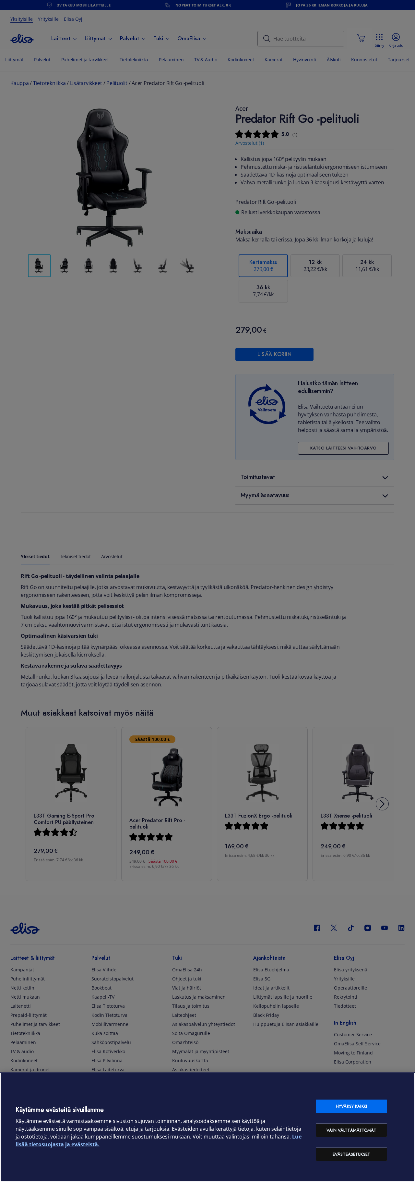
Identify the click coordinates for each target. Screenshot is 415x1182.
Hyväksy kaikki (351, 1106)
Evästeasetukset (351, 1154)
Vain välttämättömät (351, 1130)
